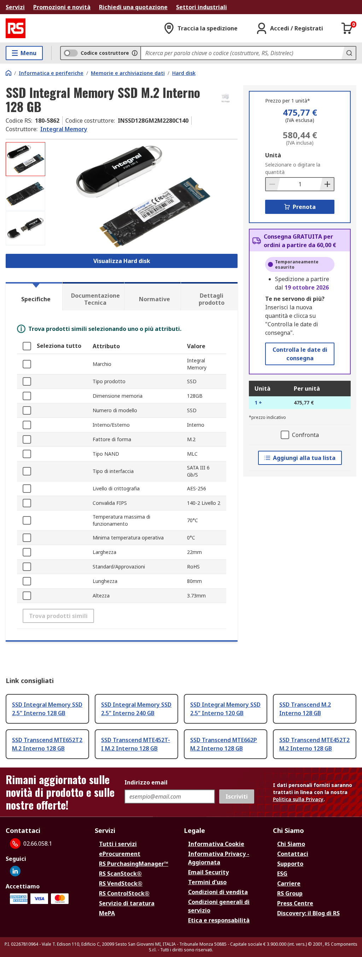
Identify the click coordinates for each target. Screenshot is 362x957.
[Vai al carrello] (347, 28)
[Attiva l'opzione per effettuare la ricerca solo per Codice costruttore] (135, 53)
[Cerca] (348, 53)
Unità (273, 155)
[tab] (34, 296)
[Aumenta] (327, 184)
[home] (8, 73)
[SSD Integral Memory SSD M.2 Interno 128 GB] (142, 195)
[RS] (15, 28)
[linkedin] (15, 871)
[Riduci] (273, 184)
